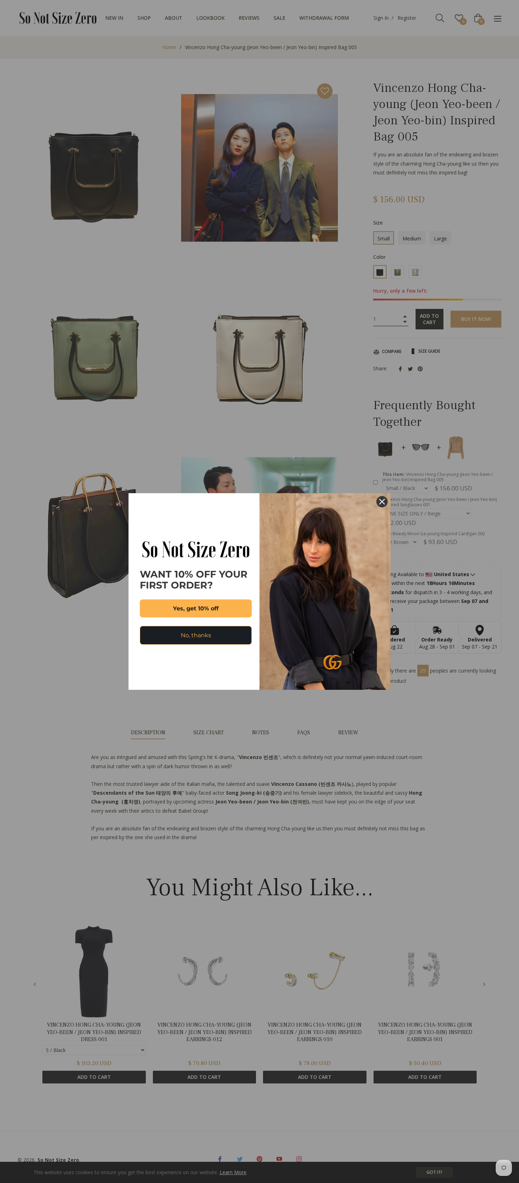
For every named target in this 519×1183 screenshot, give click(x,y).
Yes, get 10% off (196, 608)
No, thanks (196, 635)
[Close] (382, 501)
